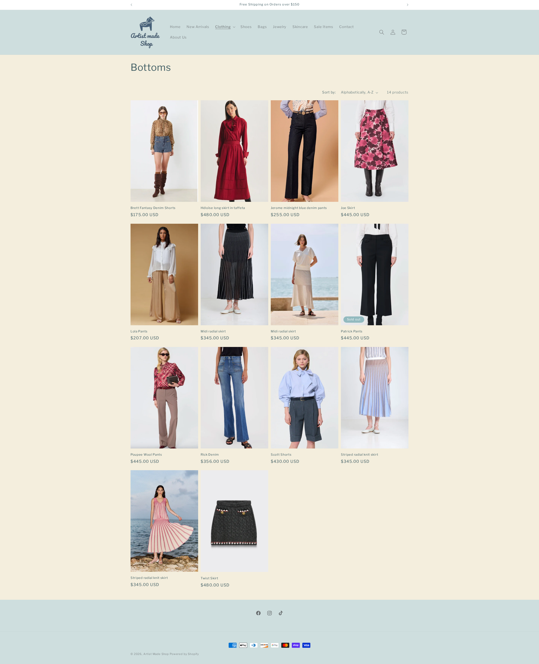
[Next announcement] (407, 5)
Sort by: (329, 92)
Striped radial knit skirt (359, 454)
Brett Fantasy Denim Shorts (153, 208)
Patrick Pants (352, 331)
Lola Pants (139, 331)
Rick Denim (210, 454)
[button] (224, 27)
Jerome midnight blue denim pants (299, 208)
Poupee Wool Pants (146, 454)
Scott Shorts (281, 454)
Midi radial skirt (213, 331)
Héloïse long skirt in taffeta (223, 208)
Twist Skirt (209, 578)
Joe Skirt (348, 208)
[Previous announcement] (131, 5)
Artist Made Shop (156, 654)
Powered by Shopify (184, 654)
